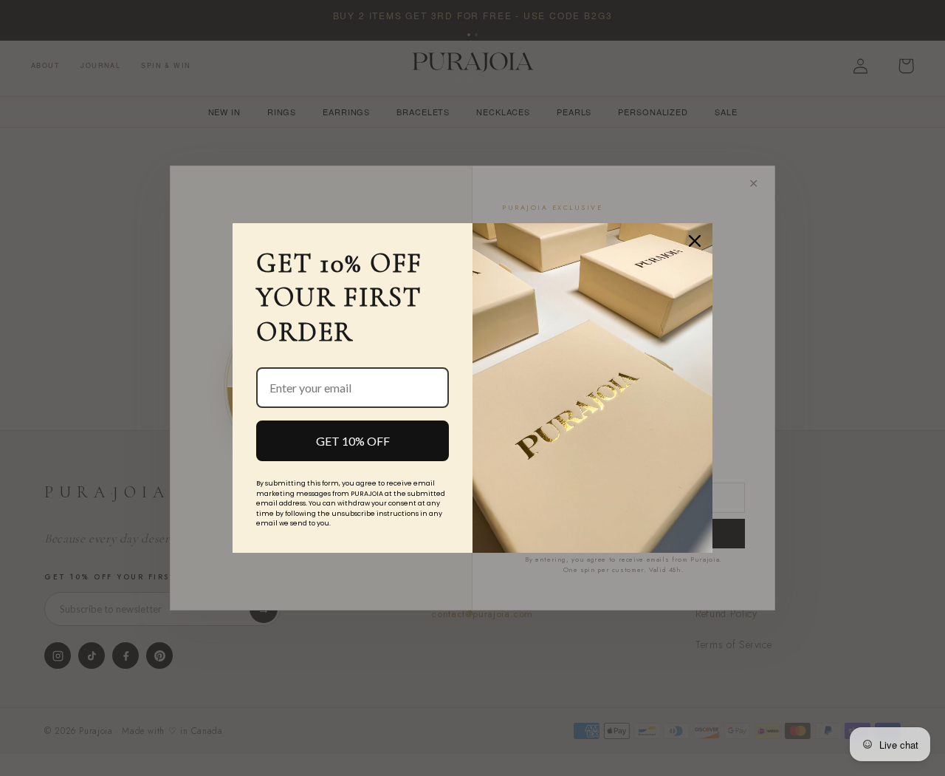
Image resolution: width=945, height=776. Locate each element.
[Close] (694, 241)
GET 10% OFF (353, 441)
